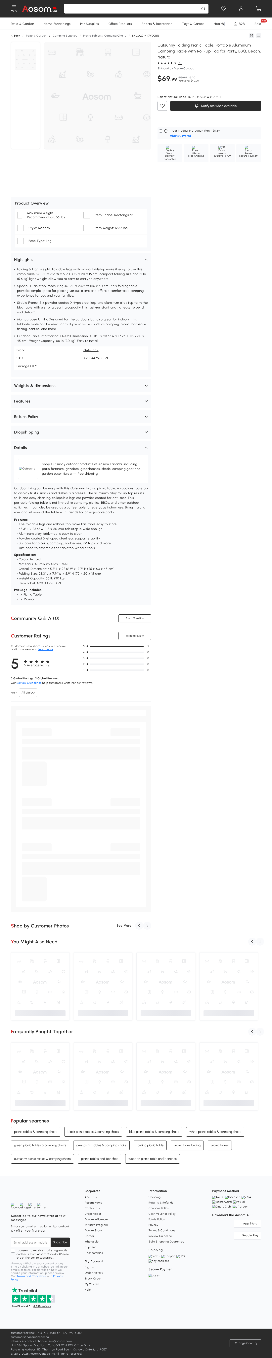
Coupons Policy (159, 1208)
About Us (91, 1197)
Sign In (89, 1267)
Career (89, 1236)
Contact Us (92, 1208)
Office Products (120, 24)
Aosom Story (93, 1230)
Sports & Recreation (157, 24)
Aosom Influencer (96, 1219)
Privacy (153, 1225)
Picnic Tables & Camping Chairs (104, 35)
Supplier (90, 1247)
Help (88, 1289)
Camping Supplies (65, 35)
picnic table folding (187, 1145)
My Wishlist (92, 1284)
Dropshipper (93, 1213)
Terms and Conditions (31, 1276)
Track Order (93, 1278)
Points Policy (157, 1219)
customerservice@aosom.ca (30, 1337)
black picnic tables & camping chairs (93, 1131)
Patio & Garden (22, 24)
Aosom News (93, 1202)
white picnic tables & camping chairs (215, 1131)
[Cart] (258, 8)
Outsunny (91, 350)
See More (123, 925)
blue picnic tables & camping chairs (154, 1131)
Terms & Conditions (162, 1230)
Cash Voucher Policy (162, 1213)
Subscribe (60, 1242)
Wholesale (92, 1241)
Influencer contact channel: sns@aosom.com (41, 1341)
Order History (94, 1273)
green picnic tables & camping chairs (40, 1145)
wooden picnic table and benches (152, 1158)
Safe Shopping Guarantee (166, 1241)
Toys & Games (193, 24)
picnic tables (220, 1145)
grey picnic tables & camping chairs (101, 1145)
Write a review (135, 635)
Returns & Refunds (161, 1202)
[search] (203, 9)
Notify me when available (218, 106)
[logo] (39, 9)
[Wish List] (223, 8)
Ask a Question (135, 618)
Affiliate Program (96, 1225)
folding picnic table (150, 1145)
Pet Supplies (89, 24)
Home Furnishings (57, 24)
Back (17, 35)
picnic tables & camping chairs (35, 1131)
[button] (81, 259)
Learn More (45, 649)
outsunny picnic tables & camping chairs (42, 1158)
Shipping (155, 1197)
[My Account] (241, 8)
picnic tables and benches (99, 1158)
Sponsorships (94, 1253)
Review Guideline (160, 1236)
